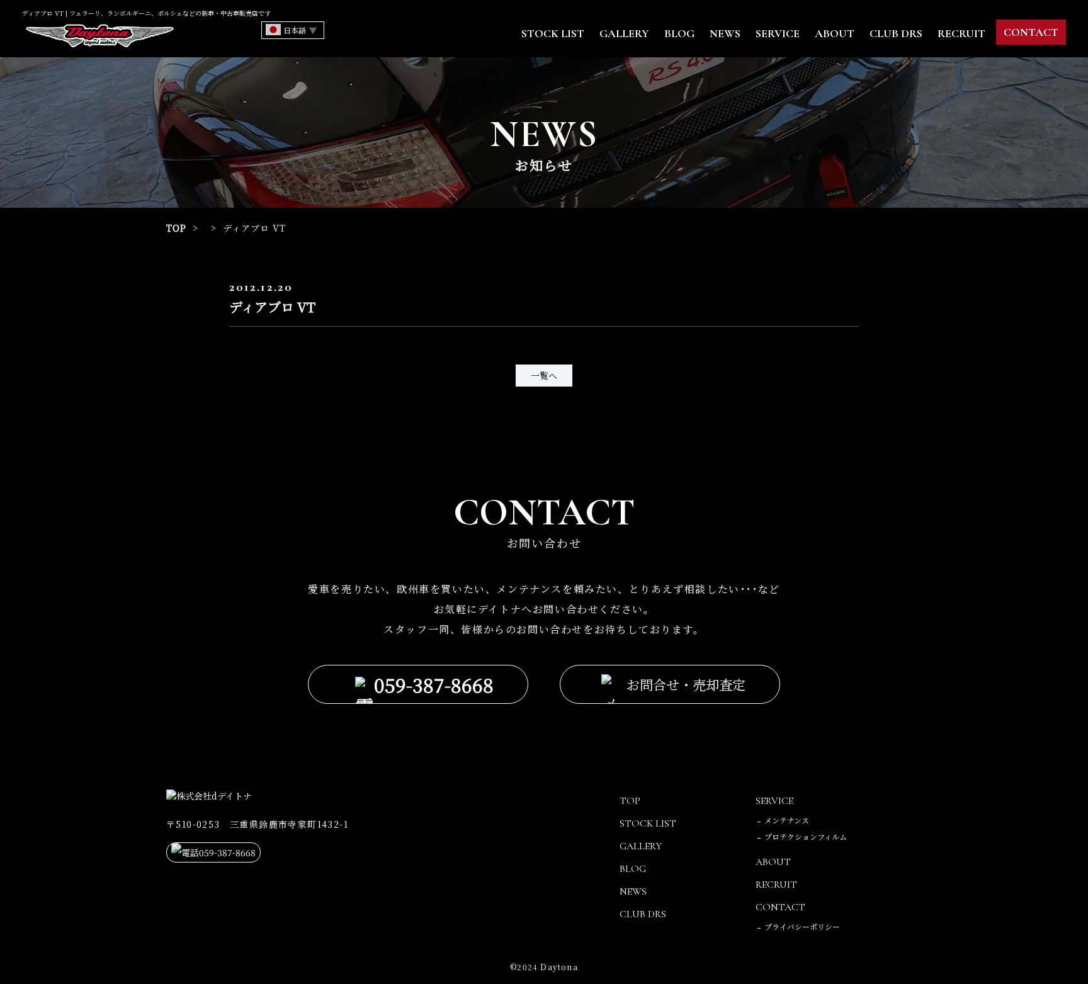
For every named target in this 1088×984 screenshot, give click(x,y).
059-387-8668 (434, 684)
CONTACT (1031, 32)
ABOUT (834, 33)
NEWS (725, 33)
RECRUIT (961, 33)
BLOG (679, 33)
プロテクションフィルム (805, 836)
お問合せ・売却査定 (685, 684)
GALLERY (624, 33)
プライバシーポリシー (802, 926)
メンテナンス (786, 820)
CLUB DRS (896, 33)
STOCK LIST (552, 33)
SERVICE (778, 33)
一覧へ (544, 375)
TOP (176, 228)
